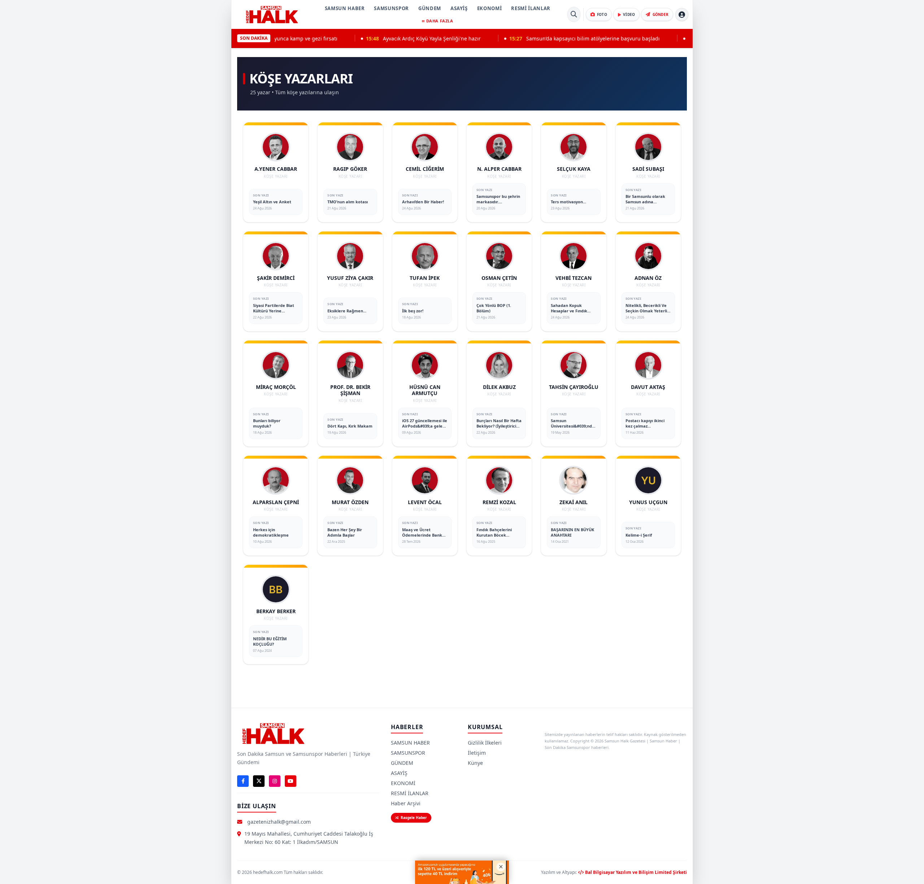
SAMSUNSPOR (391, 8)
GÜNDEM (429, 8)
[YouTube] (290, 781)
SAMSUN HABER (345, 8)
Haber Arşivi (405, 803)
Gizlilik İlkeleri (485, 742)
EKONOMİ (489, 8)
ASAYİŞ (459, 8)
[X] (259, 781)
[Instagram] (274, 781)
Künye (475, 762)
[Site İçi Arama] (573, 14)
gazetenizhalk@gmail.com (279, 821)
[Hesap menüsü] (681, 14)
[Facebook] (243, 781)
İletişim (477, 752)
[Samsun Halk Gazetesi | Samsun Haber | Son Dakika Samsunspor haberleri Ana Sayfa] (272, 14)
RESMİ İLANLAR (530, 8)
